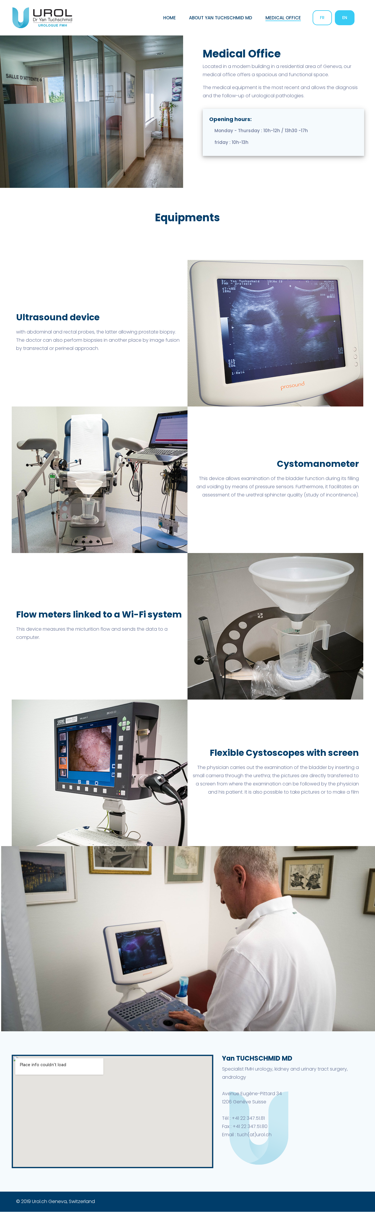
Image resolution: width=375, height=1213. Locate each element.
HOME (169, 18)
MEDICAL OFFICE (283, 18)
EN (344, 18)
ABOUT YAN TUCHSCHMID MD (220, 18)
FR (322, 18)
